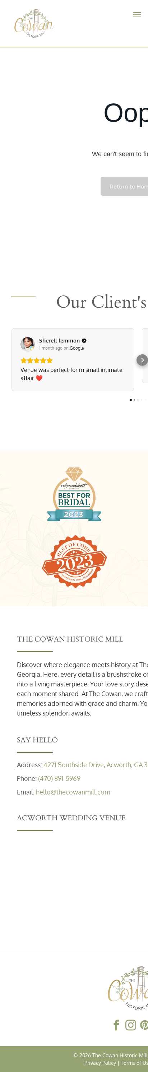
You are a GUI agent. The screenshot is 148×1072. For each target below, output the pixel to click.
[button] (11, 360)
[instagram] (130, 1026)
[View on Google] (27, 344)
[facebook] (116, 1026)
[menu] (137, 15)
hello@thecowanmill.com (73, 792)
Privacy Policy (100, 1063)
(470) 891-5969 (59, 778)
